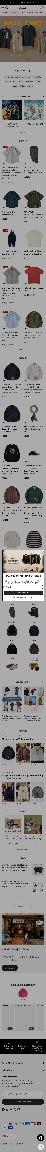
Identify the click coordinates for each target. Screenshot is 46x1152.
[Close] (41, 552)
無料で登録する (23, 593)
